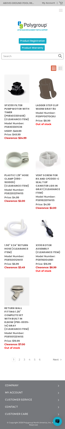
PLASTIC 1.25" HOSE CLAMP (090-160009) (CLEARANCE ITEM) (16, 181)
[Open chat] (57, 421)
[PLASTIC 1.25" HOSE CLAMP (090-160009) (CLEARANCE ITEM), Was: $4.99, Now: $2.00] (16, 158)
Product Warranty (32, 47)
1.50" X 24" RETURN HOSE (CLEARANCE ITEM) (16, 249)
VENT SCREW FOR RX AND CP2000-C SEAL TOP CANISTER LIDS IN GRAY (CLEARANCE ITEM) (48, 184)
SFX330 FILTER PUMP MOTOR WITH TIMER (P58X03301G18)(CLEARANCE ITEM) (16, 112)
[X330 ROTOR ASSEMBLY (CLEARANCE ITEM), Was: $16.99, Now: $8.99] (48, 228)
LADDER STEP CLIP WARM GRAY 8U (47, 107)
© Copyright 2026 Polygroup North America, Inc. (29, 422)
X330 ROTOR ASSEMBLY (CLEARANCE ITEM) (48, 249)
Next (56, 359)
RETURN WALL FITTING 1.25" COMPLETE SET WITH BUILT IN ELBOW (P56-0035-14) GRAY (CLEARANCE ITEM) (16, 319)
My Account (48, 3)
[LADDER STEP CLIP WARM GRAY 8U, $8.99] (48, 89)
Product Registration (32, 40)
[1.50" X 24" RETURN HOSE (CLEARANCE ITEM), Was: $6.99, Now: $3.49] (16, 228)
